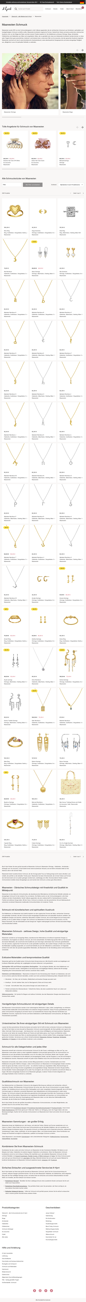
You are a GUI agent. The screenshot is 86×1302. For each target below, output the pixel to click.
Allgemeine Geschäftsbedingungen (12, 1277)
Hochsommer (64, 1136)
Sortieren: (54, 184)
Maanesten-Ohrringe (46, 1037)
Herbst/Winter (6, 1138)
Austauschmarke (57, 1108)
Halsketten (5, 1039)
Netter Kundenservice (8, 1110)
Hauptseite (5, 16)
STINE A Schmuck (43, 1156)
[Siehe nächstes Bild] (82, 50)
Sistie (53, 1156)
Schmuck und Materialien (9, 1266)
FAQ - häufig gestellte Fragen (10, 1280)
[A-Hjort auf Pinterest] (45, 1291)
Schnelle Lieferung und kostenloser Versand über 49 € (21, 2)
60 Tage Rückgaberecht (47, 2)
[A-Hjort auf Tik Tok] (51, 1291)
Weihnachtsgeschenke (52, 1229)
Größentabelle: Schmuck (9, 1282)
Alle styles (5, 1237)
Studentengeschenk (51, 1223)
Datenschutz (5, 1274)
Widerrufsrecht (6, 1272)
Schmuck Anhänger (7, 1229)
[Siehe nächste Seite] (83, 193)
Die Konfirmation (50, 1218)
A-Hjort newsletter (7, 1253)
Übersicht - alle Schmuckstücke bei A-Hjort (14, 1213)
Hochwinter (14, 1138)
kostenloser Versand (20, 1108)
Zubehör (13, 1039)
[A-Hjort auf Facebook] (34, 1291)
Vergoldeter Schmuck (52, 1231)
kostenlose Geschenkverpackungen (39, 1108)
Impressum (5, 1269)
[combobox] (30, 9)
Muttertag (48, 1221)
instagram (45, 1160)
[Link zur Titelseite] (6, 9)
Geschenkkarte (6, 1258)
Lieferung (5, 1256)
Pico (34, 1158)
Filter (4, 184)
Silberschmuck (50, 1234)
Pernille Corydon (33, 1156)
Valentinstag (49, 1215)
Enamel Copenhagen (21, 1156)
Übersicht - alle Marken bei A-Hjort (22, 16)
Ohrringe (4, 1215)
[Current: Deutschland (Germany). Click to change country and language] (82, 2)
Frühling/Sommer (55, 1136)
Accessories (5, 1231)
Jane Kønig (26, 1158)
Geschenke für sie (51, 1237)
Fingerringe (56, 1037)
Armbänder (63, 1037)
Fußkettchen (5, 1226)
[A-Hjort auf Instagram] (40, 1291)
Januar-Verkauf (50, 1213)
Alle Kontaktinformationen (43, 1300)
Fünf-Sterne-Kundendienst (64, 2)
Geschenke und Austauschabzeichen (12, 1261)
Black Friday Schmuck (52, 1226)
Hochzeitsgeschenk (51, 1239)
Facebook (54, 1160)
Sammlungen (25, 1136)
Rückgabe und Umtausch (9, 1264)
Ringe (3, 1218)
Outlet (3, 1234)
